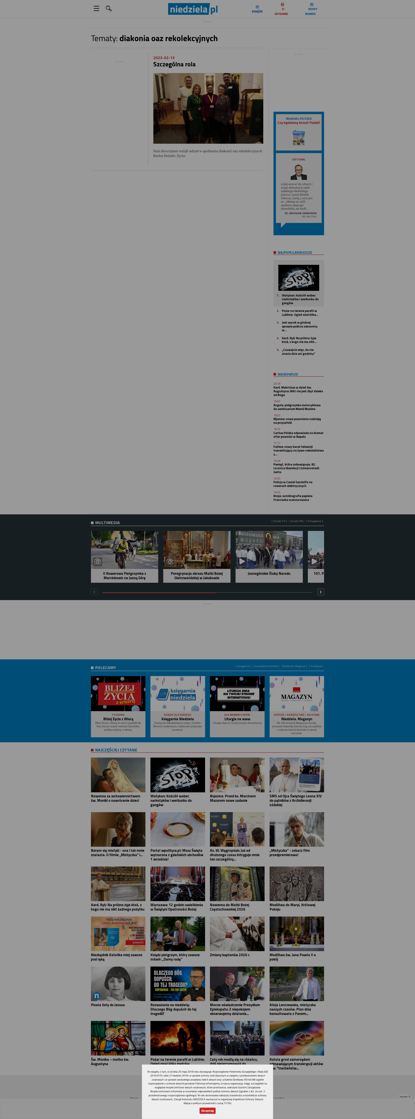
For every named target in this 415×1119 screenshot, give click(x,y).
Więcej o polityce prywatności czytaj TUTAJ (207, 1103)
